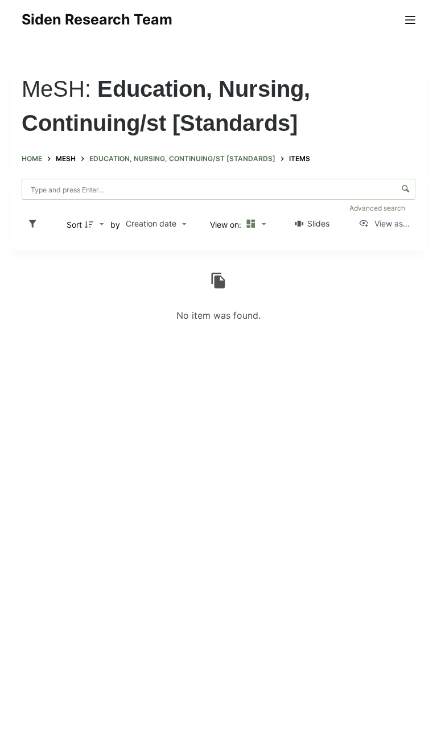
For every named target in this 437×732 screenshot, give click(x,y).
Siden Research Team (97, 19)
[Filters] (35, 224)
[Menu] (410, 20)
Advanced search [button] (378, 208)
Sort (74, 224)
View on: (227, 224)
